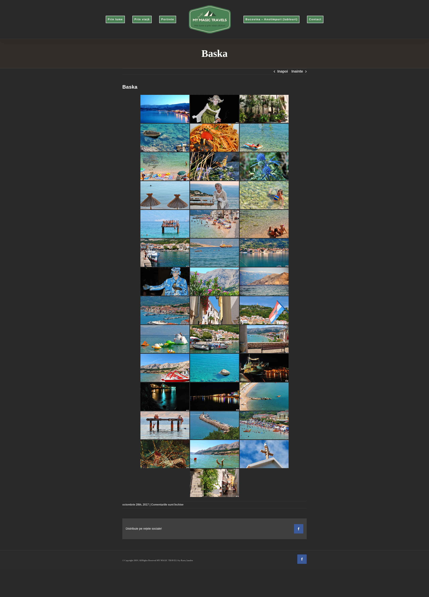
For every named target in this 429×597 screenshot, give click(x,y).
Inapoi (282, 71)
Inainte (297, 71)
